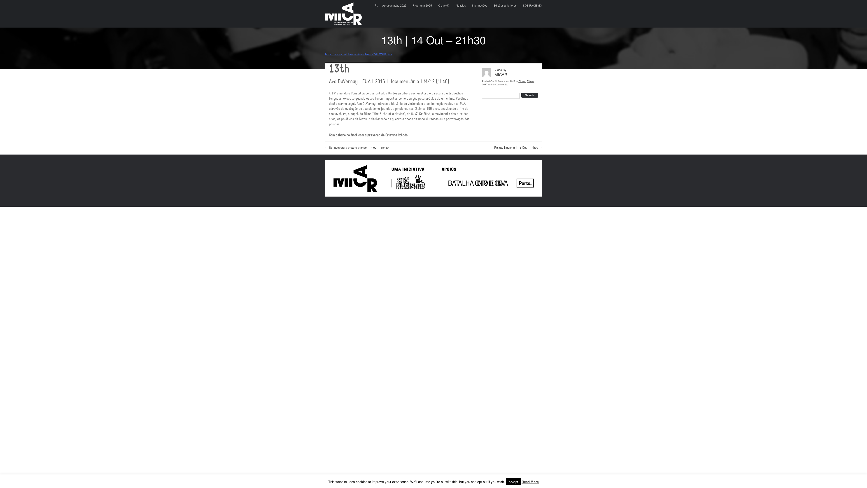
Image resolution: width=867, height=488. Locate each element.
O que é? (444, 5)
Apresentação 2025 (394, 5)
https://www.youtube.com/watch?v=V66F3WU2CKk (358, 54)
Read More (530, 482)
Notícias (461, 5)
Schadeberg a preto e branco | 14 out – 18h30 (357, 147)
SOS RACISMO (532, 5)
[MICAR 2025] (343, 13)
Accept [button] (513, 482)
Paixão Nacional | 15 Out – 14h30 (518, 147)
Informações (479, 5)
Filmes (522, 81)
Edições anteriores (505, 5)
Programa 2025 (422, 5)
